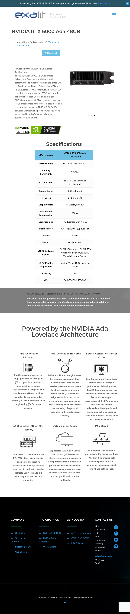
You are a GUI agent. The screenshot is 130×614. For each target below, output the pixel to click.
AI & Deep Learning (81, 533)
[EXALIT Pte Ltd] (40, 15)
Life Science (77, 543)
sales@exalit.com (104, 556)
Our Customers (23, 552)
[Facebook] (65, 602)
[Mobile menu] (114, 14)
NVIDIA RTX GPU (52, 533)
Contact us (20, 533)
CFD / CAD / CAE (80, 538)
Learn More (104, 3)
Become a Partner (24, 546)
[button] (88, 115)
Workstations (49, 546)
